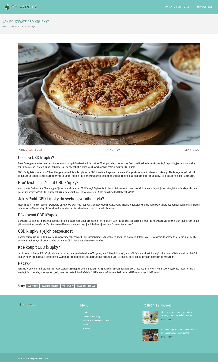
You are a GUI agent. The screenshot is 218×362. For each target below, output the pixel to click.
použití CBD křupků (50, 285)
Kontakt (86, 328)
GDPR (85, 324)
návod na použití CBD (86, 285)
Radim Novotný (35, 150)
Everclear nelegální (177, 7)
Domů (5, 26)
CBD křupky (33, 285)
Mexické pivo (204, 7)
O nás (85, 312)
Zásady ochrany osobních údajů (97, 320)
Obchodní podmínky (91, 316)
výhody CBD (67, 285)
